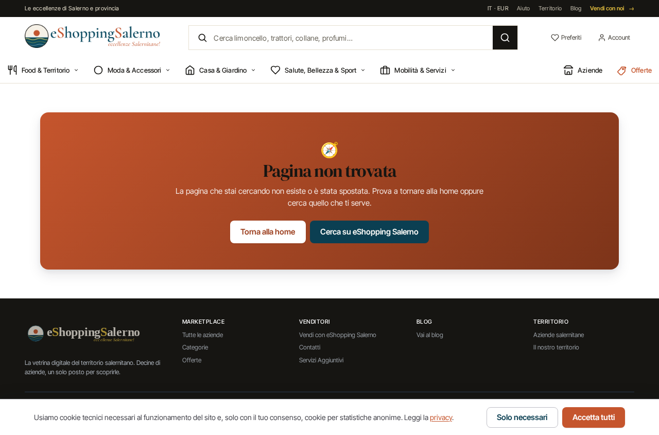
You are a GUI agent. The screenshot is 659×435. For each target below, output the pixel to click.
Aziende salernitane (558, 335)
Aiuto (523, 8)
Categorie (195, 347)
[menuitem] (43, 70)
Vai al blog (430, 335)
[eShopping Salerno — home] (92, 36)
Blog (576, 8)
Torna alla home (267, 232)
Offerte (191, 360)
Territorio (550, 8)
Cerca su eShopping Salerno (369, 232)
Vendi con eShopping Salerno (337, 335)
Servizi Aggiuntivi (321, 360)
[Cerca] (505, 37)
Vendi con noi (612, 8)
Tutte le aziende (202, 335)
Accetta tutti (594, 417)
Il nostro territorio (556, 347)
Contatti (309, 347)
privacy (441, 417)
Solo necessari (522, 417)
